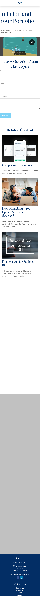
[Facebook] (18, 577)
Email (2, 83)
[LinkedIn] (21, 577)
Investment (20, 590)
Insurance (20, 595)
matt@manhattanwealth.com (20, 574)
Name (2, 71)
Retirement (20, 588)
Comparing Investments (17, 165)
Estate (20, 593)
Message (3, 96)
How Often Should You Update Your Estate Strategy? (16, 212)
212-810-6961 (22, 562)
